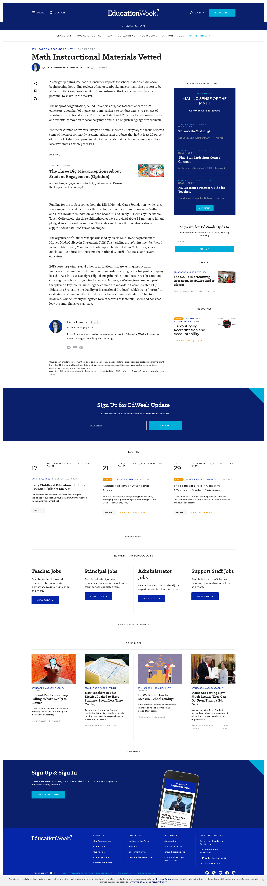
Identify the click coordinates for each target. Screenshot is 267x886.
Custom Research (209, 863)
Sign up (165, 425)
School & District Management (203, 479)
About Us (98, 835)
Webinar (145, 479)
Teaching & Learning (121, 35)
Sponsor (199, 321)
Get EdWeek (171, 835)
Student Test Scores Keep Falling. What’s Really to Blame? (50, 699)
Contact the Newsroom (141, 857)
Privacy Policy (146, 873)
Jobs (181, 35)
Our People (99, 852)
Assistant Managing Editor (80, 327)
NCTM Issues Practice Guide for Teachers (201, 190)
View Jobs (44, 600)
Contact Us (135, 835)
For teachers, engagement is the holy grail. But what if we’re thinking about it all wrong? (85, 185)
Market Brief (199, 35)
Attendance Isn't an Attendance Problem (126, 488)
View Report (204, 208)
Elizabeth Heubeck (94, 725)
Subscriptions (171, 841)
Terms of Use (125, 873)
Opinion (167, 35)
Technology (148, 35)
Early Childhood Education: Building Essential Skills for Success (58, 487)
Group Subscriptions (174, 852)
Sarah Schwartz (181, 291)
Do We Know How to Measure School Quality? (156, 697)
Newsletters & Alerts (174, 846)
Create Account (48, 794)
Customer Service (137, 852)
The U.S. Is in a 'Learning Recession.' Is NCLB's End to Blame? (194, 281)
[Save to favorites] (35, 91)
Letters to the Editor (139, 841)
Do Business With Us (211, 835)
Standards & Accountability (52, 49)
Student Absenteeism (126, 479)
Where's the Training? (194, 131)
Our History (99, 846)
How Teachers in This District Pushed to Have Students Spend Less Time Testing (104, 698)
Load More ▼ (133, 752)
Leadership (65, 35)
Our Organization (102, 841)
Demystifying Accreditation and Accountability (189, 330)
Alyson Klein (197, 725)
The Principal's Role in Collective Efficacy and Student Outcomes (197, 488)
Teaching (54, 166)
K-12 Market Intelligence (212, 858)
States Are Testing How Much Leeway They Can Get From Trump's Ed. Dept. (208, 698)
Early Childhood (41, 479)
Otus (212, 512)
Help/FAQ (133, 846)
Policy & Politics (89, 35)
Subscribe (222, 12)
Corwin (142, 512)
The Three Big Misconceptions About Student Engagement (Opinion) (85, 173)
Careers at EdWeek (102, 863)
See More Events (133, 536)
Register (38, 510)
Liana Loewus (53, 67)
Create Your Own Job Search (132, 624)
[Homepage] (133, 12)
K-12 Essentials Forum (64, 479)
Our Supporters (101, 857)
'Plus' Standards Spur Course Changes (199, 159)
